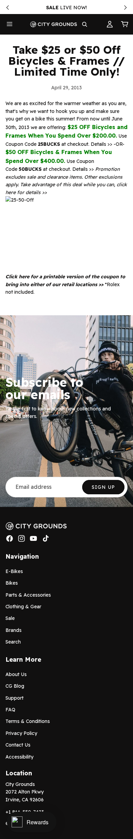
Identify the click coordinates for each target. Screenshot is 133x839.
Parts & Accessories (28, 595)
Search (13, 642)
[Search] (84, 24)
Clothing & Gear (23, 606)
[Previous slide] (7, 7)
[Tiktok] (46, 538)
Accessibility (19, 756)
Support (14, 698)
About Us (16, 674)
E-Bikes (14, 571)
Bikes (11, 583)
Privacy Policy (21, 733)
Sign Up (103, 487)
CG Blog (14, 686)
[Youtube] (33, 538)
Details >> (101, 144)
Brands (13, 630)
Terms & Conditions (27, 721)
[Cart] (124, 24)
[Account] (109, 24)
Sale (10, 618)
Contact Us (17, 745)
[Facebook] (9, 538)
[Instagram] (21, 538)
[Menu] (9, 24)
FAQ (10, 710)
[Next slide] (125, 7)
